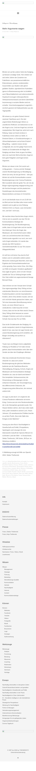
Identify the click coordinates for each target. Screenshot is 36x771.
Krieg (30, 466)
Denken (25, 463)
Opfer (24, 470)
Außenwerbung (9, 636)
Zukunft (14, 477)
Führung (7, 574)
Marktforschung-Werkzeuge (10, 715)
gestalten (26, 464)
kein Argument (5, 466)
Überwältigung (14, 475)
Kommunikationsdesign (11, 595)
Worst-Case (9, 477)
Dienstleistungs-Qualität (11, 580)
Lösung (9, 468)
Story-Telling (25, 473)
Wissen (4, 567)
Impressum (5, 504)
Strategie (31, 473)
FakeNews (21, 464)
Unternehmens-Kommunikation (11, 713)
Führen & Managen (8, 707)
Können (4, 608)
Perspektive (14, 471)
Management (8, 569)
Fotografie (7, 621)
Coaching (7, 662)
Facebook (7, 613)
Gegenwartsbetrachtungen (10, 721)
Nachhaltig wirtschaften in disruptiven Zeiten (15, 685)
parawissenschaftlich (7, 471)
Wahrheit (4, 477)
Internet (6, 590)
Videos (6, 618)
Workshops (7, 667)
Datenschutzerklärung (9, 516)
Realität (24, 471)
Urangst (20, 475)
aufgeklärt (4, 463)
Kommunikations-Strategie (23, 466)
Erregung (16, 464)
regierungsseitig (29, 471)
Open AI (21, 470)
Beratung (7, 656)
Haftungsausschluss (8, 546)
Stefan (20, 473)
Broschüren (7, 629)
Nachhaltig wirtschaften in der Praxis (13, 692)
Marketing (7, 577)
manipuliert (14, 468)
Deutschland (5, 464)
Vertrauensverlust (26, 475)
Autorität (9, 463)
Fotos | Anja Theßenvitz (9, 534)
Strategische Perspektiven (10, 702)
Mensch (18, 468)
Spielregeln (15, 473)
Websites (7, 610)
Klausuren (7, 659)
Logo (5, 631)
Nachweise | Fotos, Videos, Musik (12, 552)
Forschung (7, 654)
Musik (6, 623)
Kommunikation (12, 466)
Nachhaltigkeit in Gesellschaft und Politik (14, 690)
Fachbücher (8, 626)
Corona (22, 463)
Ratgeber (20, 471)
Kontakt (4, 501)
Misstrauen (23, 468)
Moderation (7, 664)
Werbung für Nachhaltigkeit (10, 705)
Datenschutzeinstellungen (10, 519)
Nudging (16, 470)
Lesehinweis (6, 554)
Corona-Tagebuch (7, 723)
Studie (3, 475)
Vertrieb (6, 585)
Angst (32, 461)
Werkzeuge (5, 649)
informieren (30, 464)
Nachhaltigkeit (8, 587)
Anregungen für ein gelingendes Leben (14, 718)
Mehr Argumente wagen (13, 28)
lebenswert (4, 468)
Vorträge (7, 672)
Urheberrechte (6, 549)
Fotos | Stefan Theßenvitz (10, 531)
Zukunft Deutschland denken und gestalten (17, 461)
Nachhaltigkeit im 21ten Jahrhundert (13, 695)
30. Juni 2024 (5, 31)
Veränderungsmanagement (10, 710)
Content (6, 593)
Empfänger (11, 464)
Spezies (11, 473)
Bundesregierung (16, 463)
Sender (7, 473)
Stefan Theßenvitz (15, 31)
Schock (4, 473)
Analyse (6, 651)
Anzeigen (7, 634)
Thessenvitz (8, 475)
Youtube (6, 615)
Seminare (7, 670)
